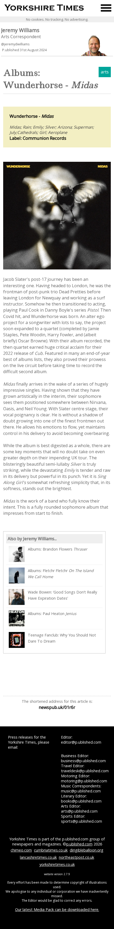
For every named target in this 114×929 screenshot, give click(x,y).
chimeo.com (21, 850)
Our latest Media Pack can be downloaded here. (57, 909)
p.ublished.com (79, 844)
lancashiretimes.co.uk (38, 857)
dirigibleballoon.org (86, 850)
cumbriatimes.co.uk (51, 850)
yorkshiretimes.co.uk (57, 864)
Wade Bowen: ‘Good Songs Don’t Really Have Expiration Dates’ (62, 595)
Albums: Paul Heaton (52, 613)
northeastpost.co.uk (76, 857)
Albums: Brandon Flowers (57, 549)
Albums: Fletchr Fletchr (61, 573)
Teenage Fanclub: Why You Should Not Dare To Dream (62, 638)
